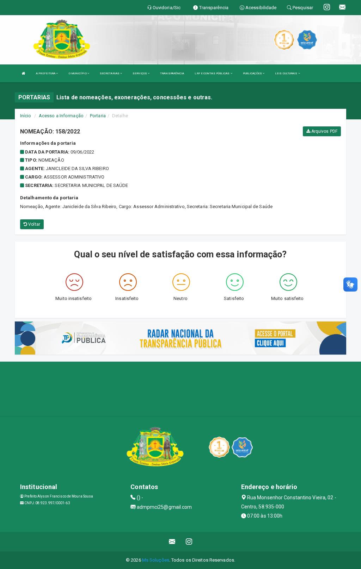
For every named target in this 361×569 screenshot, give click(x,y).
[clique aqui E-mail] (172, 542)
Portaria (98, 115)
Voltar (33, 224)
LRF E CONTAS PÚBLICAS (212, 73)
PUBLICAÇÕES (253, 73)
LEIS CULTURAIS (286, 73)
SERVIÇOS (140, 73)
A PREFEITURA (46, 73)
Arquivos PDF (323, 131)
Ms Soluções (155, 560)
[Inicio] (23, 73)
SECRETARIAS (110, 73)
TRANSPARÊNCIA (172, 73)
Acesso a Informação (61, 115)
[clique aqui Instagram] (189, 542)
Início (25, 115)
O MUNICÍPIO (78, 73)
